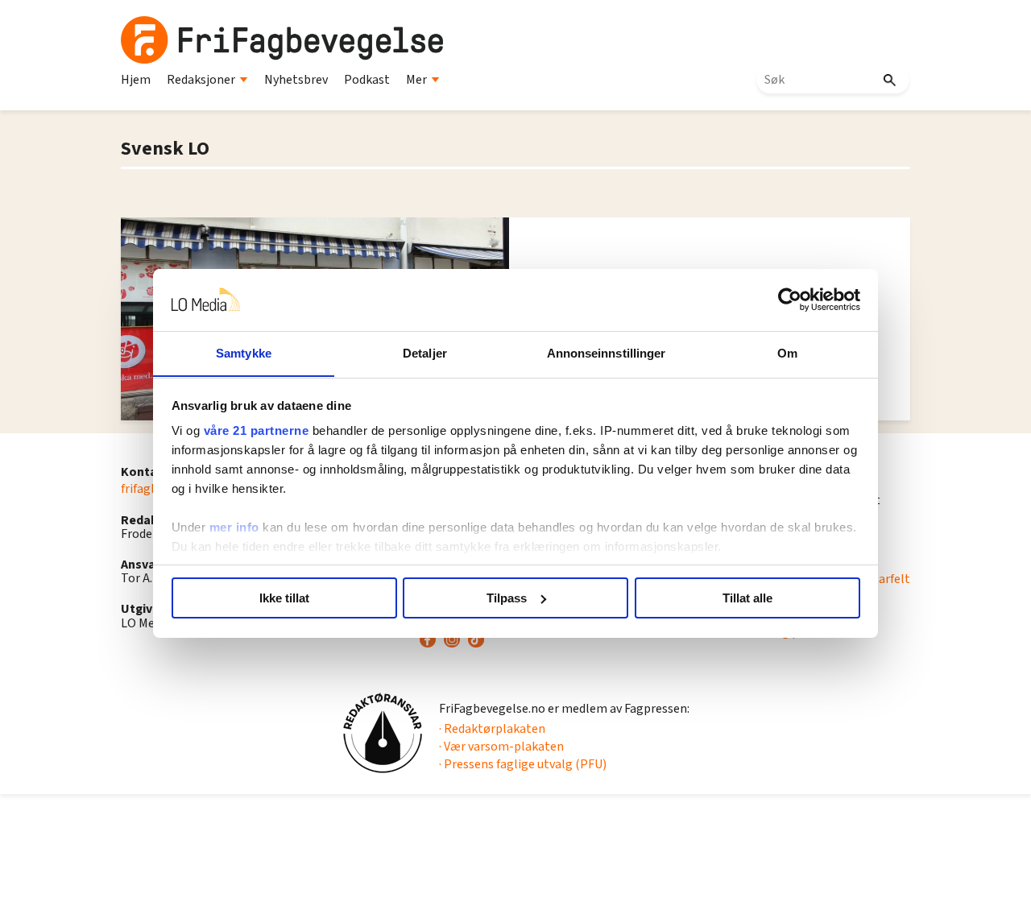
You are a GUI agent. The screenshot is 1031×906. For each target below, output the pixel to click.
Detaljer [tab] (425, 352)
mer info (234, 527)
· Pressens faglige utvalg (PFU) (523, 764)
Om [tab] (787, 352)
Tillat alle (747, 598)
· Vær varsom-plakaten (501, 746)
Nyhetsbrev (296, 80)
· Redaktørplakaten (492, 729)
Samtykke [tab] (243, 352)
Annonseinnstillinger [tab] (606, 352)
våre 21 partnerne (256, 430)
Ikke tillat (284, 598)
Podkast (367, 80)
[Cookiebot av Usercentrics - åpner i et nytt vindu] (789, 300)
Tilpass (507, 598)
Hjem (136, 80)
